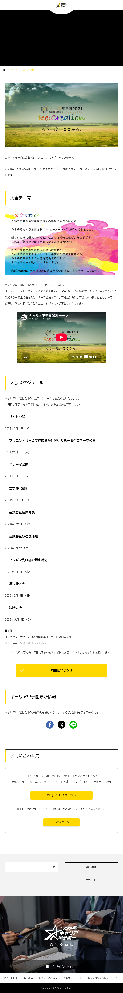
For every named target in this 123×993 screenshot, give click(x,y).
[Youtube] (66, 944)
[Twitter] (56, 944)
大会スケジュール (72, 978)
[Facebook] (61, 944)
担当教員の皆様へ (48, 978)
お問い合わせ (61, 670)
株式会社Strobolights (33, 643)
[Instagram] (51, 944)
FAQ (116, 978)
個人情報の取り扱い (98, 978)
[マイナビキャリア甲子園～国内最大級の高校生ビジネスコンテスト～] (61, 5)
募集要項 (91, 867)
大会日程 (91, 880)
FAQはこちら (61, 822)
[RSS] (71, 944)
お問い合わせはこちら (61, 795)
